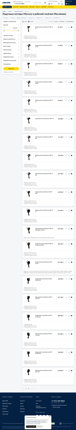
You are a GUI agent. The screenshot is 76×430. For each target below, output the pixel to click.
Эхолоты (4, 408)
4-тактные (12, 17)
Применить (11, 68)
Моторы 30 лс (57, 17)
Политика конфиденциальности (41, 407)
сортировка (50, 21)
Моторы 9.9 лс (39, 17)
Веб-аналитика (70, 423)
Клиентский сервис (53, 1)
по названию (61, 21)
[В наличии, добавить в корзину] (71, 27)
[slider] (4, 30)
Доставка (22, 408)
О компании (39, 400)
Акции (21, 403)
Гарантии (22, 411)
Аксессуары (5, 406)
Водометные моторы (21, 17)
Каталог (10, 11)
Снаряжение (5, 411)
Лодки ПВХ (5, 400)
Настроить (39, 426)
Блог (37, 403)
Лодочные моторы (18, 11)
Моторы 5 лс (31, 17)
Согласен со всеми (31, 426)
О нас (61, 1)
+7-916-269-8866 (19, 3)
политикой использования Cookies (33, 421)
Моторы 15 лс (48, 17)
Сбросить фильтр (8, 72)
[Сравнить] (69, 27)
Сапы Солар (5, 414)
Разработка (64, 423)
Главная (4, 11)
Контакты (22, 400)
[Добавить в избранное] (66, 27)
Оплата (22, 406)
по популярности (69, 21)
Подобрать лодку (7, 6)
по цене (56, 21)
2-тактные (5, 17)
